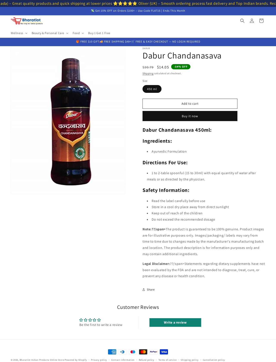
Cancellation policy (214, 359)
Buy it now (190, 116)
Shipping (148, 73)
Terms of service (167, 359)
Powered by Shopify (76, 359)
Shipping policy (190, 359)
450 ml (152, 89)
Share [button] (151, 289)
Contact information (123, 359)
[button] (18, 33)
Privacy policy (99, 359)
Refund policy (146, 359)
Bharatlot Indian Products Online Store (42, 359)
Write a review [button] (175, 322)
